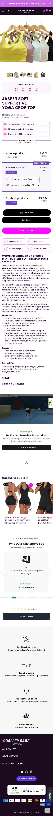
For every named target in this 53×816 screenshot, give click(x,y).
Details (6, 378)
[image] (31, 485)
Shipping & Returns (13, 383)
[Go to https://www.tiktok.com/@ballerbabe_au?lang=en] (31, 771)
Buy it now (26, 220)
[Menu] (3, 11)
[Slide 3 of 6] (23, 74)
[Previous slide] (3, 4)
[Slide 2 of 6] (16, 74)
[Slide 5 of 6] (36, 74)
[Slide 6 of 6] (43, 74)
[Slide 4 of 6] (30, 74)
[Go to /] (26, 11)
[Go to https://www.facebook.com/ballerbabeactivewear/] (22, 771)
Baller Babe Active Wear (29, 812)
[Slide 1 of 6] (10, 74)
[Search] (8, 11)
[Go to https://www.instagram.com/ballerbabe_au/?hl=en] (26, 771)
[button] (50, 403)
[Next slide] (50, 4)
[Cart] (50, 11)
